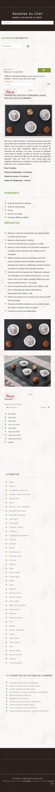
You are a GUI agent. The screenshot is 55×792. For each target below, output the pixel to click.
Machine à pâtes (15, 597)
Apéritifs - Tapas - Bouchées (20, 494)
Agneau (12, 486)
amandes (12, 428)
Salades (12, 626)
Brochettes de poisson (17, 511)
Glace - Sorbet (14, 573)
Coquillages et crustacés (18, 536)
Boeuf (11, 503)
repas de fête (13, 432)
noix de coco (14, 424)
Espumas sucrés (15, 556)
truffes (11, 442)
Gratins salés (14, 577)
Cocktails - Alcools (16, 527)
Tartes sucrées (14, 642)
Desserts (9, 69)
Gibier (11, 568)
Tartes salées (14, 638)
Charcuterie (13, 523)
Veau (11, 646)
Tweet (30, 90)
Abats (11, 482)
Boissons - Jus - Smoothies (19, 507)
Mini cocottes (14, 601)
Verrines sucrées (15, 655)
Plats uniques (14, 610)
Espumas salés (15, 552)
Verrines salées (15, 651)
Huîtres (12, 581)
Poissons (12, 614)
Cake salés (13, 519)
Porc (11, 622)
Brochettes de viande (17, 515)
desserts (12, 417)
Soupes (12, 634)
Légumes (12, 589)
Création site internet (39, 781)
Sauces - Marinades (17, 630)
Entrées (12, 548)
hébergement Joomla (13, 781)
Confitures (13, 531)
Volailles (12, 659)
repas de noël (14, 435)
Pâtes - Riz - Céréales (17, 605)
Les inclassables (15, 663)
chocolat (12, 421)
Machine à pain (15, 593)
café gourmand (14, 439)
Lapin (11, 585)
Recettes (12, 414)
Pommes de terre (15, 618)
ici (27, 283)
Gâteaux (12, 564)
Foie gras (12, 560)
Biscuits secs (14, 499)
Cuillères (12, 540)
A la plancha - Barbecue (18, 490)
